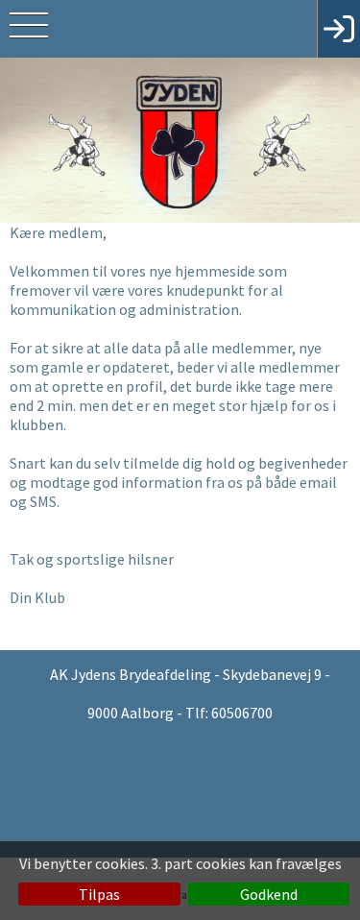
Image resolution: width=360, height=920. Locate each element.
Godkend (269, 894)
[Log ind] (338, 29)
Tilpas (99, 894)
